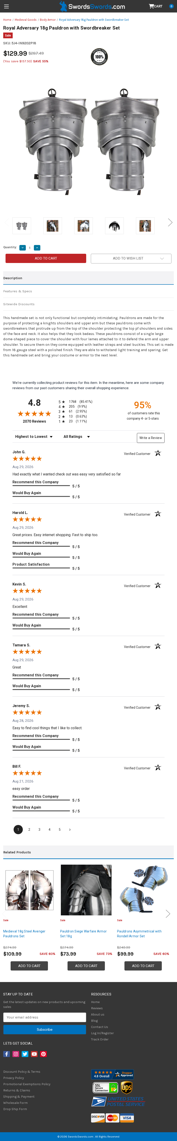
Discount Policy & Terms (21, 1072)
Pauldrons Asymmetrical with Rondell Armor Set (139, 933)
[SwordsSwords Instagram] (15, 1054)
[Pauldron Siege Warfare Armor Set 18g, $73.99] (86, 890)
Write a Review (150, 438)
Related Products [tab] (17, 852)
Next (170, 222)
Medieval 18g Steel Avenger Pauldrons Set (24, 933)
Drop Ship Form (15, 1109)
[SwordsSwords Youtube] (34, 1054)
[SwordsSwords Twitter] (25, 1054)
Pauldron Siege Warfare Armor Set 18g (83, 933)
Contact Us (99, 1027)
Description (12, 278)
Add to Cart (29, 966)
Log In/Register (102, 1033)
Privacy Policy (13, 1078)
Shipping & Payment (19, 1097)
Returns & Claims (16, 1090)
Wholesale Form (15, 1103)
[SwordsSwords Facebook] (6, 1054)
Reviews (97, 1008)
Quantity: (10, 247)
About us (97, 1014)
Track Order (100, 1039)
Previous (6, 222)
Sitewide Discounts (19, 304)
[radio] (75, 401)
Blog (94, 1021)
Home (95, 1002)
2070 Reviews (39, 421)
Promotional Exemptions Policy (26, 1084)
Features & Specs (17, 291)
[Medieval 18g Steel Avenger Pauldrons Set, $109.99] (29, 890)
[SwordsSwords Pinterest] (43, 1054)
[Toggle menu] (6, 6)
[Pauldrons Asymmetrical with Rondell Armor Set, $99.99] (143, 890)
